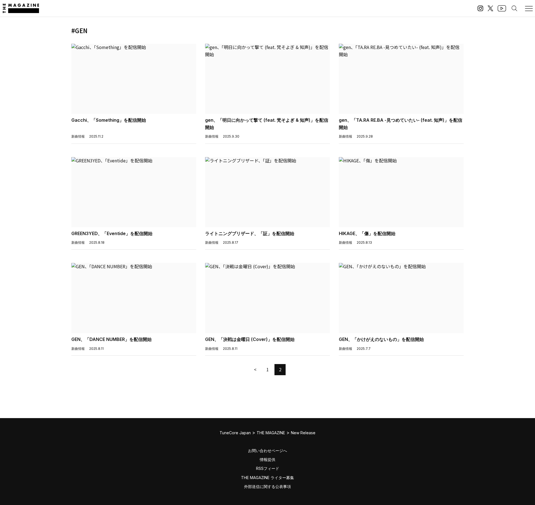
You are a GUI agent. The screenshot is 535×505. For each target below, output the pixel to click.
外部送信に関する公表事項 (267, 486)
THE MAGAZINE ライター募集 (267, 477)
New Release (303, 432)
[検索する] (514, 8)
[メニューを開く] (529, 8)
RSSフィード (267, 468)
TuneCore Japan (235, 432)
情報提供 (267, 459)
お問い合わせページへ (267, 450)
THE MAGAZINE (271, 432)
